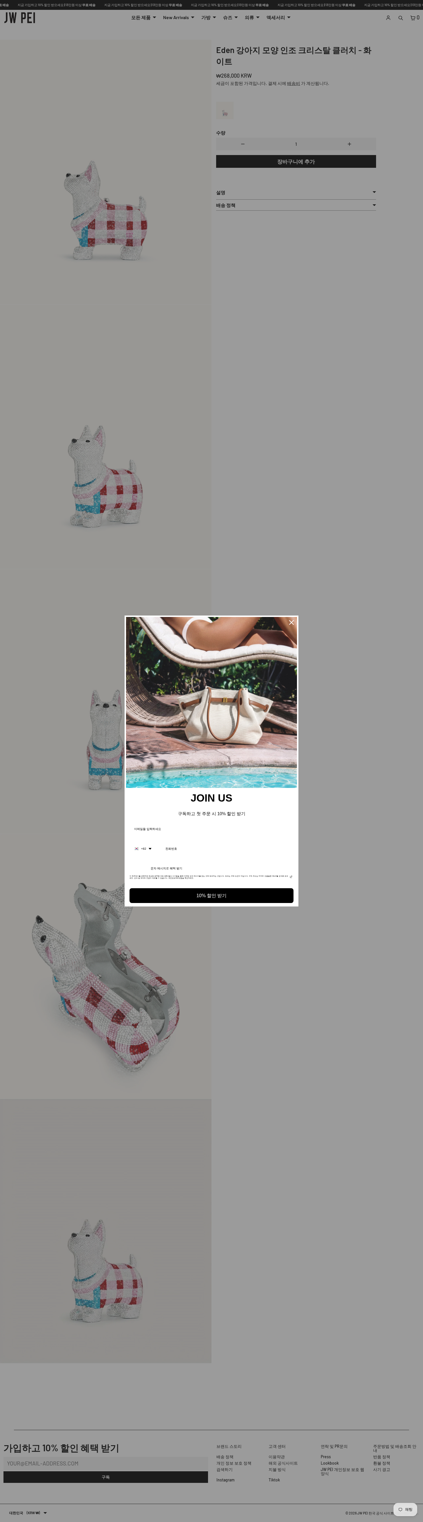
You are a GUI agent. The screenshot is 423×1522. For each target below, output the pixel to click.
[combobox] (143, 848)
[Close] (291, 622)
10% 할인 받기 (211, 895)
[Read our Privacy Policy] (291, 877)
